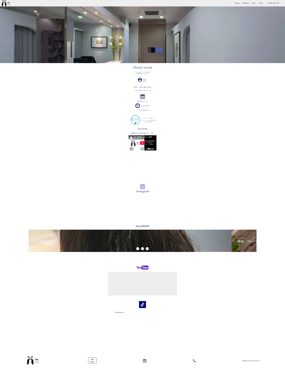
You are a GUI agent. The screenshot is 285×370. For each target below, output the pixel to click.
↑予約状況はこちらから (142, 100)
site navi (92, 360)
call (194, 361)
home (237, 3)
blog (261, 3)
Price (254, 3)
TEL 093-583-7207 (142, 87)
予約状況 (245, 3)
